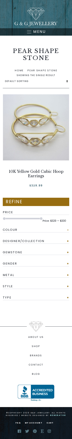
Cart (50, 423)
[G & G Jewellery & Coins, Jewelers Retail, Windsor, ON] (36, 393)
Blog (36, 373)
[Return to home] (36, 17)
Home (19, 70)
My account (33, 423)
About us (36, 337)
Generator (58, 415)
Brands (36, 355)
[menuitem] (36, 337)
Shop (36, 346)
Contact (36, 364)
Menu (39, 31)
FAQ (18, 423)
